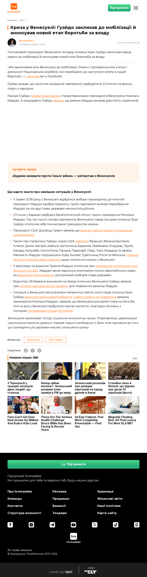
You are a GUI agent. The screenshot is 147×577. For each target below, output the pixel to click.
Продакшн (61, 498)
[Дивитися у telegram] (52, 524)
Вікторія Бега (26, 40)
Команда (15, 498)
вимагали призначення (36, 275)
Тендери (60, 513)
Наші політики (108, 506)
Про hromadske (20, 491)
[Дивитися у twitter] (94, 524)
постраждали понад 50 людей (50, 311)
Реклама (59, 491)
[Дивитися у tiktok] (115, 524)
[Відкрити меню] (135, 7)
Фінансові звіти (109, 498)
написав (33, 76)
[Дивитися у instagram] (31, 524)
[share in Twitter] (33, 351)
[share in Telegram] (39, 351)
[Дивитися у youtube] (73, 524)
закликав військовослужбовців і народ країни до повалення (70, 297)
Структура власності (24, 513)
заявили (82, 241)
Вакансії (59, 506)
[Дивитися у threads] (136, 524)
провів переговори (45, 96)
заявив (58, 100)
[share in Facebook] (26, 351)
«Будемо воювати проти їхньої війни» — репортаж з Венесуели (63, 176)
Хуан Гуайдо (56, 339)
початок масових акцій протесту (44, 286)
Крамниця (105, 491)
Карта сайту (107, 513)
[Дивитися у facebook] (10, 524)
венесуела (33, 339)
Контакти (15, 506)
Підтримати (119, 8)
